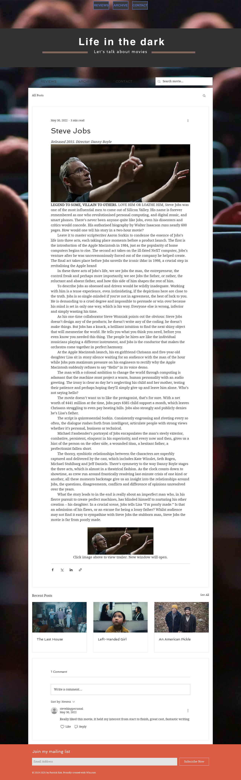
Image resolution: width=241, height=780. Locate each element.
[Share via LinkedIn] (71, 570)
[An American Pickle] (181, 617)
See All (204, 595)
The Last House (50, 639)
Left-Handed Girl (112, 639)
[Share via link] (80, 570)
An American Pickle (175, 639)
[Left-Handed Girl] (120, 617)
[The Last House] (59, 617)
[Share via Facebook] (52, 570)
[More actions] (188, 120)
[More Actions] (188, 710)
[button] (204, 95)
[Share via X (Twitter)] (62, 570)
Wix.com (91, 772)
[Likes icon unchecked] (62, 727)
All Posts (38, 95)
